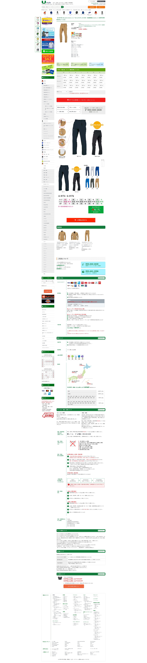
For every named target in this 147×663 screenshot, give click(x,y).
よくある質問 (44, 340)
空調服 (45, 14)
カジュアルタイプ (86, 614)
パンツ (95, 623)
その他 (45, 165)
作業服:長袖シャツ (46, 94)
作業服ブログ (54, 655)
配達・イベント (77, 56)
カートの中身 (93, 1)
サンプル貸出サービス (68, 9)
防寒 (95, 605)
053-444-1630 (93, 109)
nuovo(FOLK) (46, 207)
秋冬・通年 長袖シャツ (57, 603)
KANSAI (66, 641)
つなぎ (64, 14)
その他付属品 (65, 616)
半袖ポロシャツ (76, 623)
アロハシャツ (96, 596)
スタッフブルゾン (83, 14)
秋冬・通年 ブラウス (98, 627)
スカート (95, 620)
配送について (44, 323)
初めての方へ (45, 9)
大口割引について (54, 652)
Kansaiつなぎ (86, 607)
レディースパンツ (46, 138)
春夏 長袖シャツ (56, 604)
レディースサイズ (86, 619)
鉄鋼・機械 (45, 172)
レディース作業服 (56, 611)
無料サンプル (37, 36)
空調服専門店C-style (66, 617)
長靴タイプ (85, 616)
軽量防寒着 (65, 600)
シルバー (75, 50)
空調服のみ (65, 615)
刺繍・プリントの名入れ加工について (47, 333)
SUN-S (45, 202)
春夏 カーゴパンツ (77, 605)
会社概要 (66, 654)
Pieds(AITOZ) (46, 204)
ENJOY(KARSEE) (46, 195)
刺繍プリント (37, 25)
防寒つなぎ (65, 601)
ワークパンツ (57, 14)
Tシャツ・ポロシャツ (70, 15)
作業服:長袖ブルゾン (47, 90)
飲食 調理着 (46, 156)
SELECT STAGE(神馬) (55, 642)
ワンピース (95, 631)
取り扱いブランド (74, 47)
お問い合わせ (102, 1)
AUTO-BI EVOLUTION (55, 644)
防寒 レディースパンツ (78, 609)
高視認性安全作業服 (47, 161)
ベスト (54, 610)
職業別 (72, 54)
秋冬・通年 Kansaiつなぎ (88, 608)
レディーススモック (56, 606)
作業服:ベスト (46, 101)
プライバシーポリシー (45, 347)
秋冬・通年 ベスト (97, 618)
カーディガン (96, 634)
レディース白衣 (66, 606)
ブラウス (95, 626)
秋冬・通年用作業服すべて (78, 44)
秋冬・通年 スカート (98, 621)
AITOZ (45, 209)
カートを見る (73, 107)
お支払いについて (45, 328)
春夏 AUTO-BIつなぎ (88, 603)
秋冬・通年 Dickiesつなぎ (88, 605)
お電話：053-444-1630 (84, 434)
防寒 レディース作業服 (48, 106)
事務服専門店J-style (97, 639)
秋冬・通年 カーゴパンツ (78, 604)
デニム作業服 (46, 118)
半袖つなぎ (85, 599)
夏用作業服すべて (46, 85)
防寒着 (96, 14)
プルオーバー (96, 635)
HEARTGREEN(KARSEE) (48, 193)
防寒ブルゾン (65, 596)
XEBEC (45, 216)
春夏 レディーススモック (57, 609)
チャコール (76, 51)
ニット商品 (65, 609)
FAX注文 (37, 51)
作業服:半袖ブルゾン (47, 92)
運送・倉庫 (76, 55)
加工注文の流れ (62, 107)
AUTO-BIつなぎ (86, 600)
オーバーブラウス (96, 629)
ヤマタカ (45, 218)
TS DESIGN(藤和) (46, 223)
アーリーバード (46, 186)
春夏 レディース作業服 (48, 111)
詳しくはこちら (100, 338)
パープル (45, 243)
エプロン (75, 617)
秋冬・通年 (96, 606)
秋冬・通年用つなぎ (87, 597)
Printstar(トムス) (80, 646)
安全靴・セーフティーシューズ (89, 15)
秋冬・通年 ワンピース (98, 632)
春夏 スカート (97, 622)
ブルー (75, 48)
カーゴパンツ (46, 133)
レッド (45, 262)
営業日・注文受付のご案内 (46, 321)
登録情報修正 (44, 314)
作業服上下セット (46, 116)
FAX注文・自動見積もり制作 (69, 648)
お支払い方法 (77, 9)
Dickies (45, 232)
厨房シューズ (76, 618)
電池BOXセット (66, 614)
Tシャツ (75, 625)
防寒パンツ (65, 598)
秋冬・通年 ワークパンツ (78, 601)
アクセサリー (96, 638)
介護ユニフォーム (66, 608)
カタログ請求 (37, 30)
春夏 (95, 607)
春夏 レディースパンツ (78, 612)
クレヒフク (91, 644)
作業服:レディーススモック (48, 99)
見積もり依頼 (37, 41)
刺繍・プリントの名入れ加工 (55, 9)
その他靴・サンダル (87, 618)
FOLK (44, 211)
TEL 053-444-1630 (94, 3)
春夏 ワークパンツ (77, 602)
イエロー (45, 264)
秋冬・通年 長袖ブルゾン (57, 599)
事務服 (102, 14)
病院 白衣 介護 (46, 154)
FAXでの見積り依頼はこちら (73, 586)
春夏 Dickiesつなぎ (87, 606)
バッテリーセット (66, 613)
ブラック (45, 253)
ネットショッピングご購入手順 (94, 651)
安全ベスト (95, 608)
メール (71, 434)
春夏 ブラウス (97, 628)
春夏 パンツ (96, 625)
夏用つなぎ (85, 596)
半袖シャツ (55, 605)
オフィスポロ (96, 630)
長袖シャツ (55, 602)
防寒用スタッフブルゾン (56, 624)
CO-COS (79, 47)
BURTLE (45, 227)
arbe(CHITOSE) (54, 643)
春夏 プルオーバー (97, 637)
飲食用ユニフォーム (77, 619)
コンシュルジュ (38, 46)
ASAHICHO (45, 239)
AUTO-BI (45, 225)
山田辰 (45, 234)
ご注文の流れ (44, 316)
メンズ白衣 (65, 605)
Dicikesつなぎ (86, 604)
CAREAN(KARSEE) (47, 200)
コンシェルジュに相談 (86, 9)
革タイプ (85, 615)
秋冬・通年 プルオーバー (98, 636)
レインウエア (46, 163)
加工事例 (43, 336)
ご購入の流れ (61, 111)
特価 (44, 273)
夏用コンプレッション (87, 623)
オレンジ (45, 257)
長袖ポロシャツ (76, 624)
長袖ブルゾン (55, 598)
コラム (43, 338)
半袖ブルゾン (55, 601)
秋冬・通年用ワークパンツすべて (48, 126)
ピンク (45, 250)
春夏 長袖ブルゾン (57, 600)
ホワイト (45, 271)
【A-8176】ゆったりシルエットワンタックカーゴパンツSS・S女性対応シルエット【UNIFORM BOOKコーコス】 (87, 245)
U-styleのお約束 (37, 20)
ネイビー (75, 49)
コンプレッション (76, 14)
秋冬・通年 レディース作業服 (49, 109)
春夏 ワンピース (97, 633)
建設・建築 (76, 54)
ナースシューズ (66, 607)
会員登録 (92, 7)
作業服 (51, 14)
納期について (44, 325)
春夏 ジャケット (97, 616)
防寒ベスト (65, 599)
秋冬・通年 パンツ (97, 624)
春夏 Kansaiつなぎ (87, 609)
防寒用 (45, 114)
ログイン (101, 7)
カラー (72, 48)
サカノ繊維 (45, 188)
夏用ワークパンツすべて (47, 123)
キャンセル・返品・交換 (93, 648)
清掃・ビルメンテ (46, 177)
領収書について (44, 330)
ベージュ (75, 53)
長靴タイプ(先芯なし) (87, 617)
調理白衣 (75, 616)
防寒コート (65, 597)
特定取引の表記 (44, 345)
